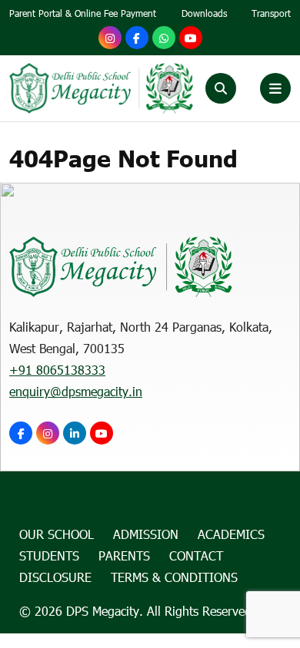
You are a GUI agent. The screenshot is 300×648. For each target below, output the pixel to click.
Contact (196, 555)
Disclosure (55, 577)
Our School (56, 534)
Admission (145, 534)
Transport (271, 13)
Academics (231, 534)
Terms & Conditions (174, 577)
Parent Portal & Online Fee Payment (82, 13)
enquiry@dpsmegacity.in (75, 391)
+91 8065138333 (57, 370)
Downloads (204, 13)
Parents (124, 555)
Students (49, 555)
